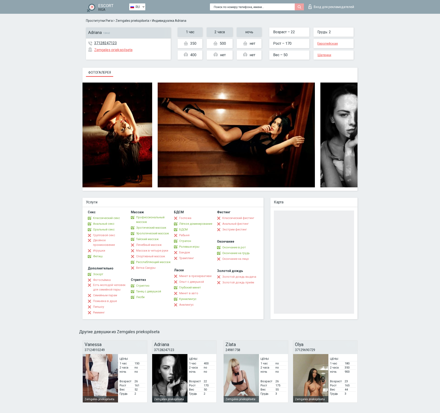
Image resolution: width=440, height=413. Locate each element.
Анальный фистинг (235, 223)
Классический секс (106, 218)
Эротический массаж (151, 227)
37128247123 (105, 43)
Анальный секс (103, 223)
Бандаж (184, 252)
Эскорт (98, 274)
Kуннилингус (187, 299)
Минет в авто (188, 293)
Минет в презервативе (195, 276)
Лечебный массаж (149, 245)
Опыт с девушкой (191, 281)
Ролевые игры (189, 246)
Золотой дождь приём (238, 282)
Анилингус (186, 304)
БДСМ (183, 229)
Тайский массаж (147, 239)
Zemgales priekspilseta (132, 20)
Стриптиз (142, 285)
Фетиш (98, 256)
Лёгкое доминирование (195, 223)
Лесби (140, 297)
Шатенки (324, 55)
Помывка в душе (105, 301)
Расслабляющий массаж (153, 262)
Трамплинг (186, 258)
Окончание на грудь (236, 253)
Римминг (99, 312)
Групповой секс (104, 235)
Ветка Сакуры (146, 267)
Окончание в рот (234, 247)
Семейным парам (105, 295)
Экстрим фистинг (234, 229)
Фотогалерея (99, 72)
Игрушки (99, 250)
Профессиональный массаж (150, 220)
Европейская (327, 44)
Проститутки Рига (99, 20)
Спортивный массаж (150, 256)
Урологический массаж (152, 233)
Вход (334, 7)
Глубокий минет (190, 287)
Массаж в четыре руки (152, 250)
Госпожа (185, 218)
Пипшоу (98, 306)
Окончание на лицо (235, 259)
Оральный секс (104, 229)
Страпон (185, 241)
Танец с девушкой (148, 291)
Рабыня (184, 235)
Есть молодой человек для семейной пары (109, 287)
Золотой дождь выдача (239, 276)
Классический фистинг (238, 218)
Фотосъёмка (102, 280)
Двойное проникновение (104, 242)
